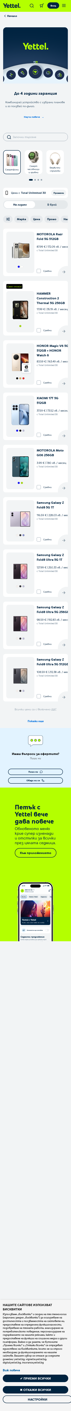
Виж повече (11, 1370)
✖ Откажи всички (35, 1390)
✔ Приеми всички (35, 1378)
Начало (12, 15)
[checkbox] (39, 271)
